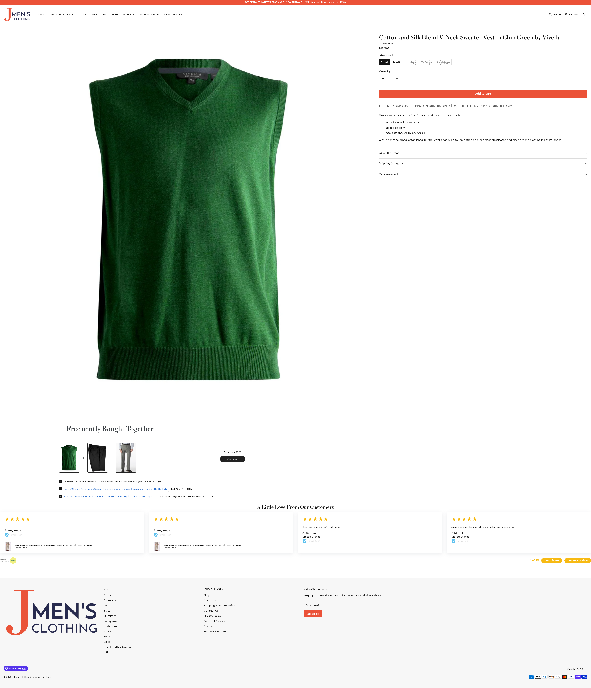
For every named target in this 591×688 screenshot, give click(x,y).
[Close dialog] (587, 3)
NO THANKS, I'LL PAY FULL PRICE (295, 369)
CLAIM (295, 354)
